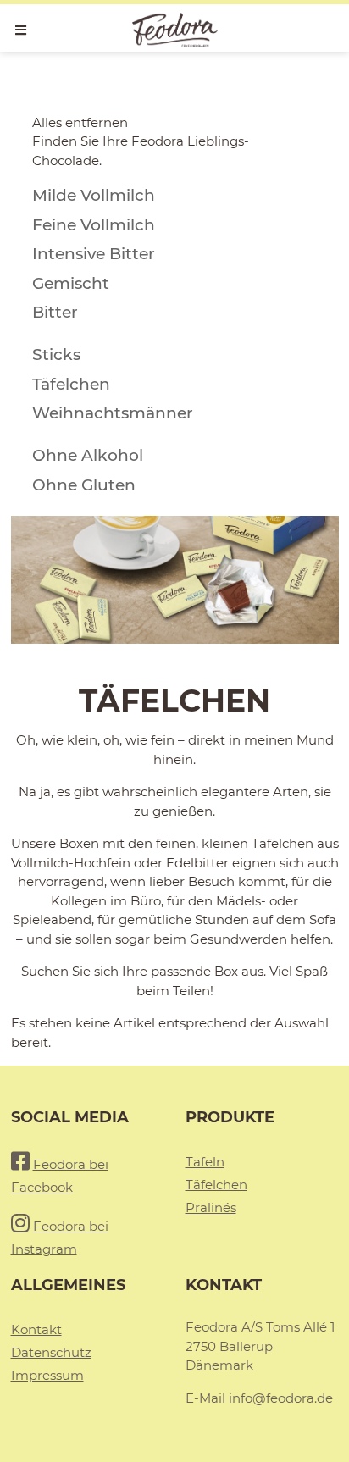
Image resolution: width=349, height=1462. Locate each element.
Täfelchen (216, 1185)
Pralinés (211, 1207)
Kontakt (36, 1329)
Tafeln (205, 1162)
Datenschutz (51, 1352)
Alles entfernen (80, 122)
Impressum (47, 1375)
